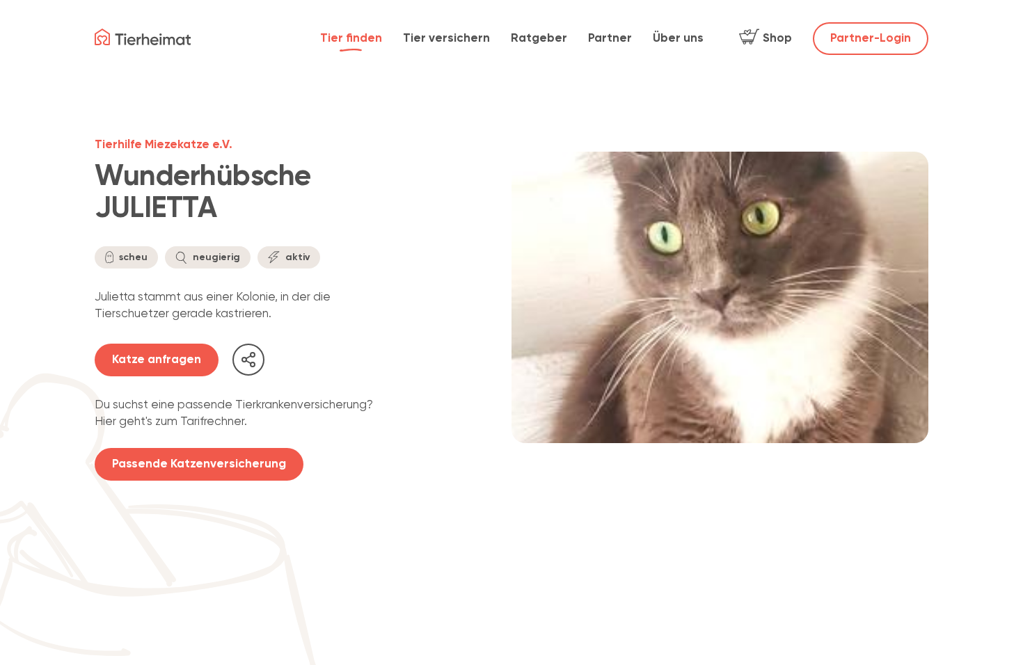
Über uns (678, 39)
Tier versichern (446, 39)
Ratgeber (539, 39)
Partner (610, 39)
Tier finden (351, 39)
